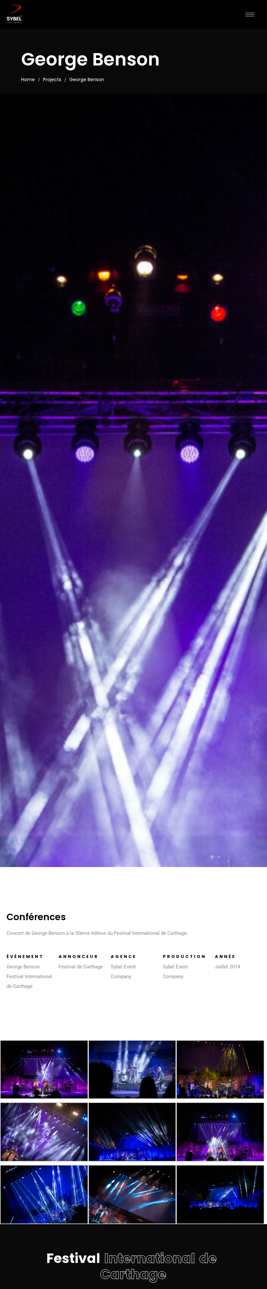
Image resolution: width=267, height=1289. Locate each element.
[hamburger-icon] (250, 14)
